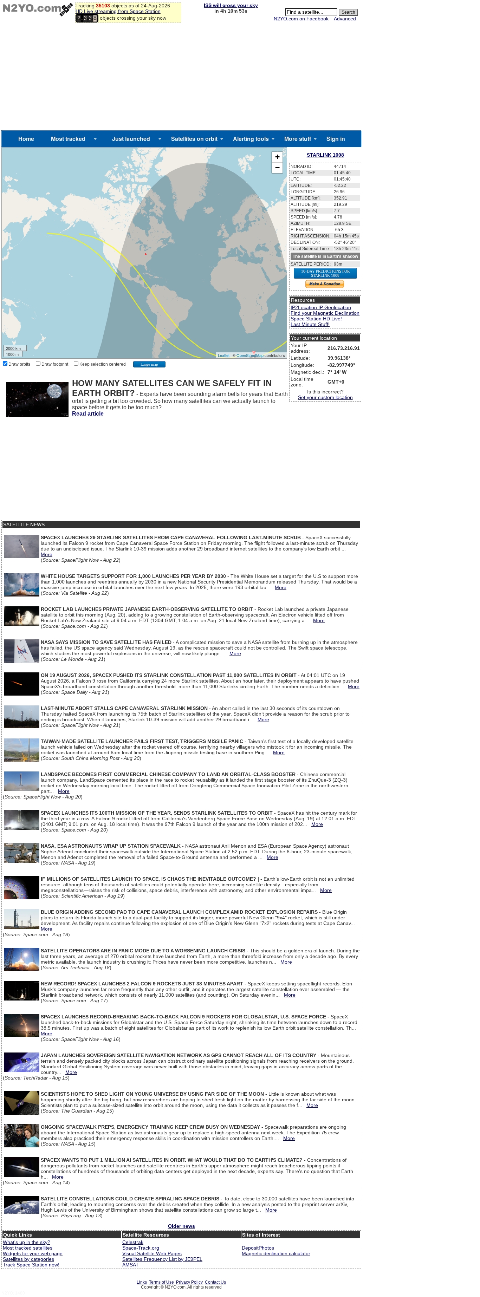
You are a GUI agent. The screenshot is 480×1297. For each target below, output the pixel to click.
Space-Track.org (140, 1248)
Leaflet (223, 355)
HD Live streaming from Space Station (118, 11)
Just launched (131, 139)
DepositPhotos (258, 1248)
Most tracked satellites (27, 1248)
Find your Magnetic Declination (325, 313)
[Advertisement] (181, 77)
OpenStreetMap (250, 355)
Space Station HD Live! (316, 318)
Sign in (335, 139)
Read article (88, 414)
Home (26, 139)
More (46, 554)
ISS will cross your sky (231, 5)
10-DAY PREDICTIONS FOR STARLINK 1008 (325, 273)
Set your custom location (325, 397)
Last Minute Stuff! (310, 324)
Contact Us (215, 1282)
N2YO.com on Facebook (301, 18)
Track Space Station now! (31, 1264)
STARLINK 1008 (325, 155)
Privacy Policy (189, 1282)
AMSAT (130, 1264)
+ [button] (277, 156)
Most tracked (68, 139)
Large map (149, 364)
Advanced (345, 18)
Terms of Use (161, 1282)
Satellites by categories (28, 1259)
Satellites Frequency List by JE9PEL (162, 1259)
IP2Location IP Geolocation (321, 307)
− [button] (277, 167)
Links (142, 1282)
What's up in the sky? (26, 1242)
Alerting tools (251, 139)
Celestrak (132, 1242)
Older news (181, 1226)
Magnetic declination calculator (276, 1253)
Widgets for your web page (33, 1253)
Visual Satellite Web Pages (152, 1253)
